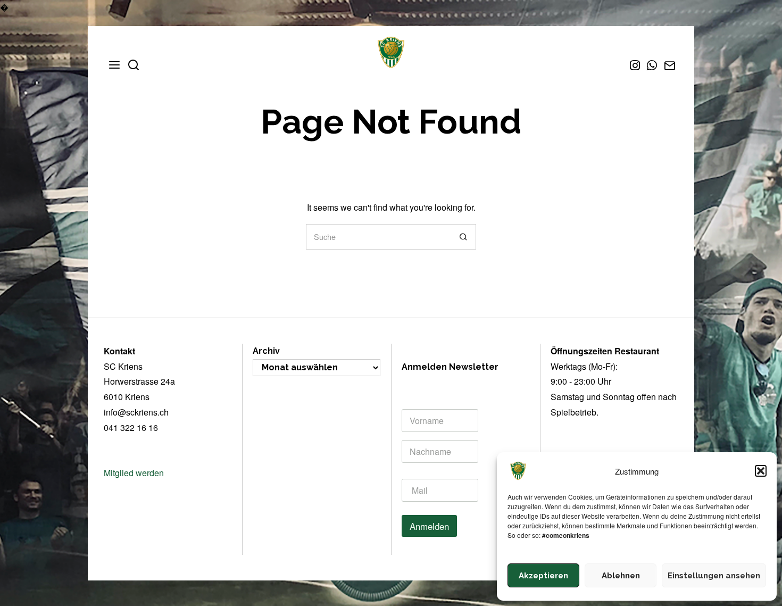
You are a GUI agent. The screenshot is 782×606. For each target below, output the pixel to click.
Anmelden (429, 526)
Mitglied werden (134, 473)
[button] (760, 471)
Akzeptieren (543, 575)
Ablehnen (621, 575)
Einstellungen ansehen (714, 575)
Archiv (266, 351)
